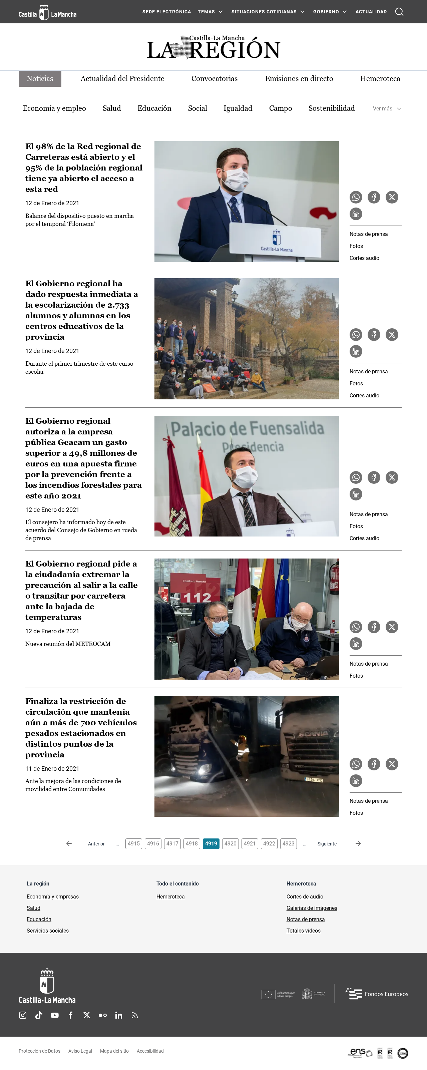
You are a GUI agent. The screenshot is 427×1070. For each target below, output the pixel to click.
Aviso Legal (80, 1051)
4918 (192, 843)
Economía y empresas (53, 897)
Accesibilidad (150, 1051)
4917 (172, 843)
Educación (154, 108)
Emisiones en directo (299, 78)
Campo (280, 108)
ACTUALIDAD (371, 11)
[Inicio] (109, 985)
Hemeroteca (380, 78)
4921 (250, 843)
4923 (289, 843)
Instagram (23, 1015)
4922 (269, 843)
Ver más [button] (382, 108)
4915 (134, 843)
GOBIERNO (326, 11)
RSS (135, 1015)
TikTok (39, 1015)
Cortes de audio (305, 897)
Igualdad (238, 108)
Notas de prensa (369, 234)
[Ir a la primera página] (74, 843)
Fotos (356, 246)
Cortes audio (364, 258)
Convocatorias (214, 78)
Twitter (87, 1015)
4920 (231, 843)
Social (197, 108)
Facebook (71, 1015)
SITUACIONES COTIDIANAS (264, 11)
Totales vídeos (304, 931)
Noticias (40, 78)
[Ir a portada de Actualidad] (213, 49)
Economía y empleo (54, 108)
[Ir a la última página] (353, 843)
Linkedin (119, 1015)
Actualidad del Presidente (122, 78)
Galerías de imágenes (312, 908)
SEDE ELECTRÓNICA (166, 11)
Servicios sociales (48, 931)
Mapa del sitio (114, 1051)
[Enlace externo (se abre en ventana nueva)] (377, 1053)
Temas (206, 11)
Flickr (103, 1015)
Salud (112, 108)
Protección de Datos (39, 1051)
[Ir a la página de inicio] (47, 11)
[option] (54, 108)
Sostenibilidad (332, 108)
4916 (153, 843)
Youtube (55, 1015)
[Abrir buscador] (399, 12)
